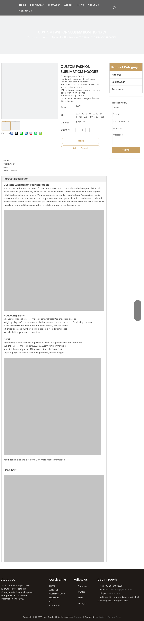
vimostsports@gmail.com (119, 589)
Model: (7, 160)
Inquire (80, 141)
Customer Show (57, 593)
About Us (93, 4)
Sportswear (37, 4)
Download (54, 597)
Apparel (68, 4)
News (80, 4)
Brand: (7, 167)
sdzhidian (100, 617)
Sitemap (78, 617)
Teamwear (54, 4)
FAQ (51, 601)
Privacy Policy (114, 617)
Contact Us (25, 10)
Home (22, 4)
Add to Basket (80, 148)
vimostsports (113, 593)
